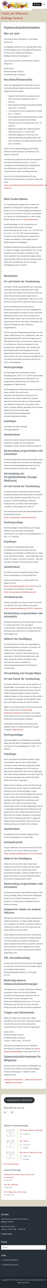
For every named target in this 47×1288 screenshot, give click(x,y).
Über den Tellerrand (11, 1185)
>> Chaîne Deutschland (9, 1260)
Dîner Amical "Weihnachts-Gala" (30, 1152)
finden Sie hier (17, 730)
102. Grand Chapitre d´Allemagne (31, 1130)
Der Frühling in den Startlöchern (15, 1192)
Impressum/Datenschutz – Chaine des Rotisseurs (23, 1080)
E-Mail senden (6, 1234)
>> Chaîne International (9, 1265)
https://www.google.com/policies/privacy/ (20, 517)
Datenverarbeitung (30, 219)
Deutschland (17, 1083)
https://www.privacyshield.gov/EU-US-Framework (23, 608)
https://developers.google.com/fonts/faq (20, 586)
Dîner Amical (23, 1141)
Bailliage (8, 1083)
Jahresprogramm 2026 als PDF (19, 1100)
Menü (38, 4)
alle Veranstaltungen (11, 1164)
